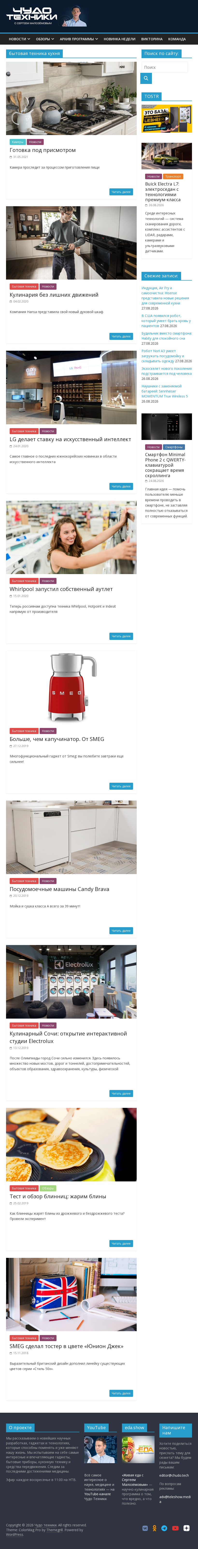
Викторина (152, 39)
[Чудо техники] (48, 7)
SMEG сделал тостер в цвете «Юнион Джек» (66, 1346)
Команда (177, 39)
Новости (17, 39)
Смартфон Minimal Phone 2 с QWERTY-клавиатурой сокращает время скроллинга (165, 465)
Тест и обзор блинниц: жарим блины (58, 1196)
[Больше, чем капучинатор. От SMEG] (71, 653)
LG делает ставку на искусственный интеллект (70, 439)
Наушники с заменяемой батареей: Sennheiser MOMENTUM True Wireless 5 (164, 391)
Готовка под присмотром (43, 149)
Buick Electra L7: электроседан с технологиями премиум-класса (163, 191)
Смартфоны (174, 447)
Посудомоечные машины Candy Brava (59, 888)
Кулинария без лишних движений (54, 294)
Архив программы (77, 39)
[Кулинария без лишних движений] (71, 209)
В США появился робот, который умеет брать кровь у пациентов (166, 320)
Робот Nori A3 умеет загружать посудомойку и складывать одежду (162, 356)
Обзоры (43, 39)
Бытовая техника (24, 286)
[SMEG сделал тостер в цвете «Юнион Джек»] (71, 1260)
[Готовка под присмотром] (71, 64)
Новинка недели (119, 39)
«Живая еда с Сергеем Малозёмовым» (135, 1480)
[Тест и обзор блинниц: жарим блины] (71, 1110)
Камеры (17, 142)
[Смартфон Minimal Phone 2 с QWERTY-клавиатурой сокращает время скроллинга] (166, 416)
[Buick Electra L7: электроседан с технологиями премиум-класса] (166, 145)
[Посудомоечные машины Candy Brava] (71, 803)
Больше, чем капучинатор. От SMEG (57, 738)
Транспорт (173, 176)
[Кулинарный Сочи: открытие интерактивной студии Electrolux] (71, 948)
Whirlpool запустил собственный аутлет (61, 588)
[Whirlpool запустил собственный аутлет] (71, 503)
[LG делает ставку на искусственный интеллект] (71, 353)
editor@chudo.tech (174, 1475)
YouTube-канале (97, 1494)
